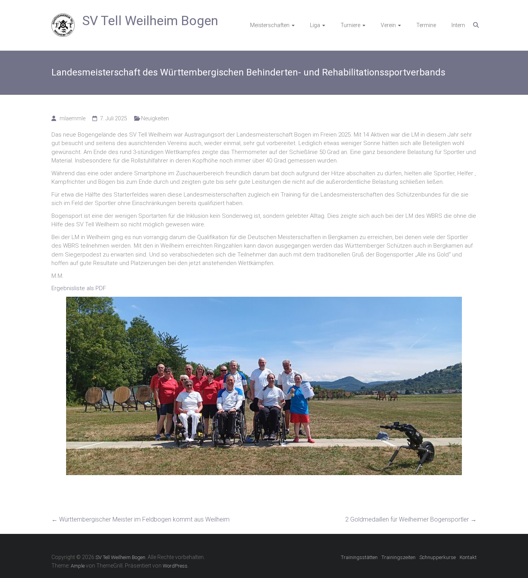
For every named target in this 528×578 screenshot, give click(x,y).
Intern (458, 25)
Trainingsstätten (359, 557)
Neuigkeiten (155, 118)
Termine (426, 25)
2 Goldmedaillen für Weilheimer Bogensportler (411, 519)
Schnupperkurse (437, 557)
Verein (388, 25)
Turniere (350, 25)
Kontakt (468, 557)
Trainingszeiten (399, 557)
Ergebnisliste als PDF (78, 288)
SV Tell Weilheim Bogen (150, 20)
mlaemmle (72, 118)
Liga (315, 25)
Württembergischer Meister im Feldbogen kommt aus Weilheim (140, 519)
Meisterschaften (270, 25)
